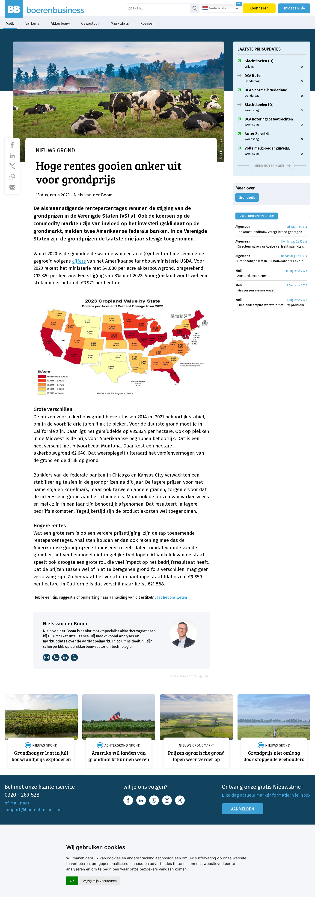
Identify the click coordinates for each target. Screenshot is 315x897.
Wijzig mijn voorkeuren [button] (100, 881)
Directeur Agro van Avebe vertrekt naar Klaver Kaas (272, 247)
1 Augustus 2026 (297, 300)
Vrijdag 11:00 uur (297, 226)
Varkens (32, 23)
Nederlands (217, 8)
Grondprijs (247, 197)
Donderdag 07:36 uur (294, 256)
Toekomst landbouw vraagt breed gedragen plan (272, 232)
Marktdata (120, 23)
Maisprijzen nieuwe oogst (255, 290)
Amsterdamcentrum (252, 276)
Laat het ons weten (171, 597)
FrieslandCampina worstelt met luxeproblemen (272, 305)
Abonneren (259, 8)
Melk (10, 23)
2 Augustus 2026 (297, 285)
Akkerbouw (60, 23)
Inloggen (291, 8)
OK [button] (72, 881)
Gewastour (90, 23)
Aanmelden (242, 809)
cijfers (79, 261)
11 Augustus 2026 (296, 271)
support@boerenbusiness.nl (33, 809)
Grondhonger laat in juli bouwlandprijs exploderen (272, 261)
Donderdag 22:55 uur (294, 241)
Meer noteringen (269, 166)
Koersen (147, 23)
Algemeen (242, 227)
